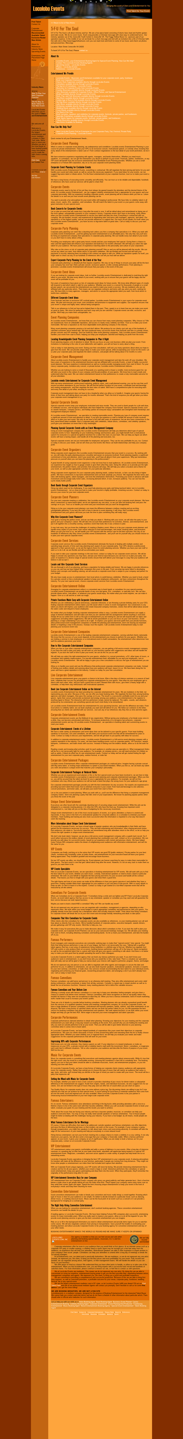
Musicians (93, 1314)
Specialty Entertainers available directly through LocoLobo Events (81, 116)
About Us (35, 44)
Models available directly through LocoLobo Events (76, 94)
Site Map (34, 175)
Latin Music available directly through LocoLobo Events (77, 104)
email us (42, 172)
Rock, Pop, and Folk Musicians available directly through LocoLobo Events (85, 96)
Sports (116, 1314)
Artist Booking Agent (87, 1302)
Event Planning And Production (120, 1304)
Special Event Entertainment (122, 1306)
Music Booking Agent (71, 1306)
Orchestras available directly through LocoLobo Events (77, 106)
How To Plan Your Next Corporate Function (39, 95)
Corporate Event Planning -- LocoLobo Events (74, 133)
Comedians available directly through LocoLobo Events (77, 84)
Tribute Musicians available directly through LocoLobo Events (80, 120)
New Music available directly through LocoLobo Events (77, 98)
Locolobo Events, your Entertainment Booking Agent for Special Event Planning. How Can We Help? (95, 61)
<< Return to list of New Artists (63, 23)
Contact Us (36, 24)
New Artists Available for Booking (69, 122)
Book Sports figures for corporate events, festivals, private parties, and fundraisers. (88, 118)
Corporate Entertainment (37, 29)
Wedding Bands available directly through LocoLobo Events (79, 108)
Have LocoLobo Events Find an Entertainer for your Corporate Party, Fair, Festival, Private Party (93, 131)
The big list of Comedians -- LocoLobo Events (74, 86)
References (36, 47)
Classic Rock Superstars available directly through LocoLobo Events (82, 82)
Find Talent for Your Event (138, 11)
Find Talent (74, 1312)
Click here (35, 160)
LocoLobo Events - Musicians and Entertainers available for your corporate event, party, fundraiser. (94, 78)
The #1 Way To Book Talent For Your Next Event (38, 104)
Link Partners (36, 177)
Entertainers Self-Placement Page (38, 57)
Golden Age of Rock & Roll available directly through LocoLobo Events (83, 100)
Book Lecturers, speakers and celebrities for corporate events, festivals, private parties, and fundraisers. (96, 114)
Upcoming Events (38, 51)
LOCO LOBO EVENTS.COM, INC (60, 1238)
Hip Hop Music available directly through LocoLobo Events (79, 102)
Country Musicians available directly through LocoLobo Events (80, 90)
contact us (83, 50)
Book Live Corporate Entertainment (69, 80)
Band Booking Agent (104, 1302)
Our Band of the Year (64, 112)
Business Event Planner (122, 1302)
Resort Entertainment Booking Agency (95, 1306)
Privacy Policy (109, 1312)
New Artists (85, 1314)
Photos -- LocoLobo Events (66, 67)
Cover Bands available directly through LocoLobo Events (78, 110)
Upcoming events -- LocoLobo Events (70, 65)
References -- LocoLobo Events (68, 69)
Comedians (102, 1314)
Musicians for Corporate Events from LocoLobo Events (77, 88)
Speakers (110, 1314)
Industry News (37, 49)
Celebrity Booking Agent (79, 1304)
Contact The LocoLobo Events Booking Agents (74, 63)
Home (34, 60)
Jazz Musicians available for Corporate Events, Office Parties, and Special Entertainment (91, 92)
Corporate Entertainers (98, 1304)
